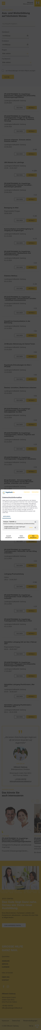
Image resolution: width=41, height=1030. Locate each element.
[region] (20, 514)
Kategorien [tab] (6, 516)
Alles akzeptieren (33, 536)
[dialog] (20, 515)
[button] (35, 522)
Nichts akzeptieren (21, 536)
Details (31, 527)
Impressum (27, 492)
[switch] (36, 522)
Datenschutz (35, 492)
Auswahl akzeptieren (8, 536)
